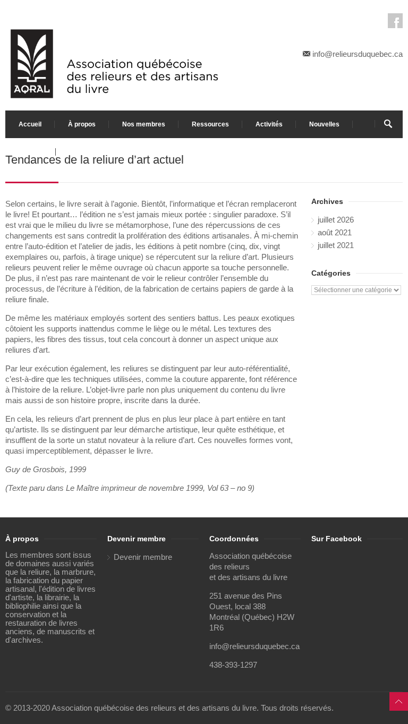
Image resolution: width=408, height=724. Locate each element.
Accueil (30, 124)
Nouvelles (324, 124)
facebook (395, 20)
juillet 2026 (336, 220)
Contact (30, 152)
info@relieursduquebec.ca (357, 54)
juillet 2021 (336, 245)
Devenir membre (143, 557)
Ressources (210, 124)
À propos (82, 124)
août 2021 (335, 232)
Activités (269, 124)
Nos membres (143, 124)
